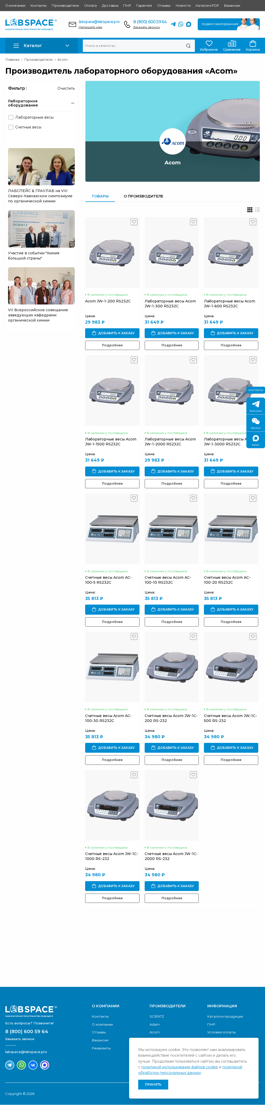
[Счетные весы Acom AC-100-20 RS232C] (231, 528)
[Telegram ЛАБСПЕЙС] (173, 24)
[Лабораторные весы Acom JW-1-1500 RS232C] (112, 390)
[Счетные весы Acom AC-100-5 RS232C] (112, 528)
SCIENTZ (157, 1016)
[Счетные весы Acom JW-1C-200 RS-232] (172, 667)
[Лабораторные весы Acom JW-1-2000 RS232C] (172, 390)
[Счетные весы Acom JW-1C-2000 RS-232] (172, 805)
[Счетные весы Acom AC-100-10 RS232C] (172, 528)
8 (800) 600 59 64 (150, 21)
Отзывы (164, 5)
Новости (183, 5)
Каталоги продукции (225, 1016)
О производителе (143, 196)
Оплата (90, 5)
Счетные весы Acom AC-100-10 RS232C (168, 580)
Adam (155, 1024)
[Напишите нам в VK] (33, 1065)
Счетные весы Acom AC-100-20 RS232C (227, 580)
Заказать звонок (146, 27)
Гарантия (144, 5)
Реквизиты (101, 1048)
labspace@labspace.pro (99, 21)
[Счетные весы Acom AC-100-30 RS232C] (112, 667)
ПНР (127, 5)
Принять (153, 1084)
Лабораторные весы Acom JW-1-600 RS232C (229, 303)
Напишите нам (90, 27)
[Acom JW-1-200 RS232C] (112, 252)
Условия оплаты (221, 1032)
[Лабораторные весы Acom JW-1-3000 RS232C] (231, 390)
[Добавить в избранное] (134, 223)
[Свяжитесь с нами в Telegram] (9, 1065)
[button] (41, 46)
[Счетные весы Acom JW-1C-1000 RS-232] (112, 805)
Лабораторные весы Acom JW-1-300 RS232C (170, 303)
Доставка (110, 5)
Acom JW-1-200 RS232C (108, 301)
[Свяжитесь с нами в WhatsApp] (21, 1065)
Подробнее (112, 345)
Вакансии (232, 5)
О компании (15, 5)
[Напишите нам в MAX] (44, 1065)
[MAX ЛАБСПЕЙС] (188, 24)
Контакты (39, 5)
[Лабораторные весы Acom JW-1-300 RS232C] (172, 252)
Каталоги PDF (207, 5)
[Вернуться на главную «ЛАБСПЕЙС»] (46, 1011)
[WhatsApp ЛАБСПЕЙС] (180, 24)
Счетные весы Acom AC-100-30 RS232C (108, 718)
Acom (155, 1032)
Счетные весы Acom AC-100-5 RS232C (108, 580)
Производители (65, 5)
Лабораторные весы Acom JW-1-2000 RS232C (170, 441)
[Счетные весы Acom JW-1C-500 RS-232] (231, 667)
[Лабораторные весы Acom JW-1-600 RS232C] (231, 252)
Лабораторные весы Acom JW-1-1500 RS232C (110, 441)
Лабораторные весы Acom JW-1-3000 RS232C (229, 441)
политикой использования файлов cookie (179, 1067)
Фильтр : (17, 88)
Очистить (66, 88)
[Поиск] (188, 46)
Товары (100, 196)
